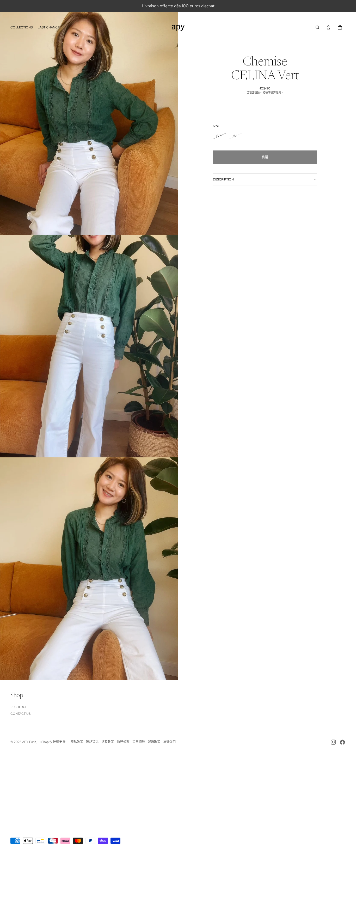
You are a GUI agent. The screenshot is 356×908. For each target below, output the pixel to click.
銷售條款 (138, 742)
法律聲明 (169, 742)
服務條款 (123, 742)
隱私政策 (77, 742)
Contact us (20, 714)
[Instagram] (333, 742)
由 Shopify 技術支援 (51, 742)
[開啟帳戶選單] (328, 27)
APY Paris (29, 742)
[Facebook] (342, 742)
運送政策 (154, 742)
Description (223, 179)
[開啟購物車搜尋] (317, 27)
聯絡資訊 (92, 742)
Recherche (19, 707)
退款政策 (107, 742)
